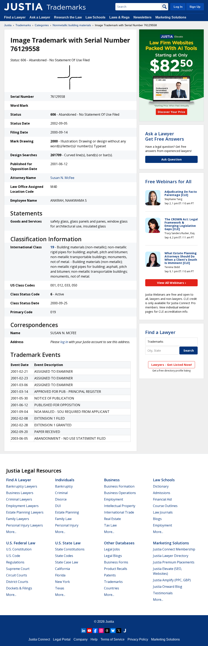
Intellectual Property (119, 506)
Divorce (61, 499)
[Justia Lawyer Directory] (124, 630)
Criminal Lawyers (19, 499)
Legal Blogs (113, 555)
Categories (42, 25)
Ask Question (171, 159)
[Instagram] (101, 630)
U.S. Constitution (18, 549)
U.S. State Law (68, 542)
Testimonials (163, 593)
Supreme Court (17, 568)
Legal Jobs (112, 549)
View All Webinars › (171, 283)
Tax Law (110, 525)
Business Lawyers (19, 493)
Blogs (157, 519)
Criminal (61, 493)
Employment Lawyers (22, 506)
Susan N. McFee (62, 177)
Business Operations (120, 493)
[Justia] (23, 6)
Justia (8, 25)
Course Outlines (165, 506)
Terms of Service (113, 639)
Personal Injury (66, 525)
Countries (111, 588)
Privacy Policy (138, 639)
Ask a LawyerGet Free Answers (164, 136)
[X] (118, 630)
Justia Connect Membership (174, 549)
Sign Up (195, 6)
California (62, 568)
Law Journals (163, 512)
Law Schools (95, 17)
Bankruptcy (64, 486)
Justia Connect (39, 639)
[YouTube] (89, 630)
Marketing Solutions (170, 17)
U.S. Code (13, 555)
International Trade (119, 512)
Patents (110, 575)
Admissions (161, 493)
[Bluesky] (112, 630)
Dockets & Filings (19, 588)
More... (11, 532)
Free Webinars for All (168, 181)
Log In (178, 6)
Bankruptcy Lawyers (21, 486)
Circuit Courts (16, 575)
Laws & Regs (119, 17)
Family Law (63, 519)
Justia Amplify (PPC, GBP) (172, 580)
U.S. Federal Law (20, 542)
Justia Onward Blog (167, 586)
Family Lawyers (17, 519)
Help (94, 639)
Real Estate (112, 519)
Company (81, 639)
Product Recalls (115, 568)
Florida (60, 575)
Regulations (15, 562)
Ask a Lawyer (39, 17)
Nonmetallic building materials (72, 25)
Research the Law (68, 17)
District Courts (17, 581)
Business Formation (119, 486)
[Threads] (107, 630)
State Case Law (66, 562)
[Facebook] (95, 630)
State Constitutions (69, 549)
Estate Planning (67, 512)
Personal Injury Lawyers (24, 525)
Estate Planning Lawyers (24, 512)
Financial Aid (162, 499)
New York (62, 581)
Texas (59, 588)
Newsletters (142, 17)
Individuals (64, 479)
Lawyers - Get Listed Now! (171, 365)
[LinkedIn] (83, 630)
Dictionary (161, 486)
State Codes (64, 555)
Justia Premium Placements (173, 562)
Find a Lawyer (15, 17)
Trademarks (23, 25)
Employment (113, 499)
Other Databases (119, 542)
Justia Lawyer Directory (170, 555)
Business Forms (116, 562)
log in (64, 342)
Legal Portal (61, 639)
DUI (58, 506)
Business (112, 479)
